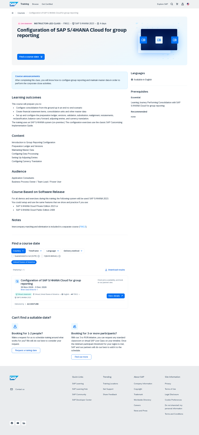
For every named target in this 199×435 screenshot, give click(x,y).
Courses (21, 13)
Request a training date (26, 350)
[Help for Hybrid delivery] (59, 256)
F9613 (83, 227)
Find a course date (29, 57)
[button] (18, 250)
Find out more (81, 357)
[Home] (13, 13)
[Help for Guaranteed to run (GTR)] (38, 256)
